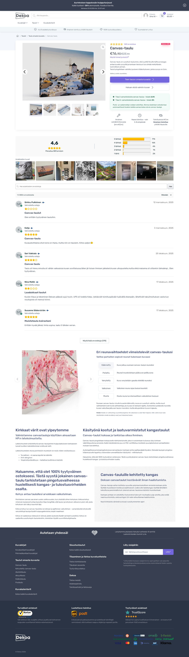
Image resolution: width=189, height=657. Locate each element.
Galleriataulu (20, 579)
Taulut (34, 23)
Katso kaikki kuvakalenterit (26, 594)
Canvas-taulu (21, 565)
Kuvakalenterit (49, 23)
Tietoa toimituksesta (77, 562)
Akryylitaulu (20, 575)
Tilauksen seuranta (77, 565)
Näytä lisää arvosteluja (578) (94, 341)
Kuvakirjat (21, 23)
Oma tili (153, 15)
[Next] (103, 72)
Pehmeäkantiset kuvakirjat (26, 553)
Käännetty (106, 365)
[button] (103, 47)
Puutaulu (19, 582)
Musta (106, 396)
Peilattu (106, 373)
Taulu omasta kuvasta (36, 36)
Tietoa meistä (74, 580)
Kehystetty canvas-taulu (25, 569)
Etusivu (18, 36)
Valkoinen (106, 388)
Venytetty (106, 380)
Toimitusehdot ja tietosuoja (80, 587)
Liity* (168, 552)
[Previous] (25, 72)
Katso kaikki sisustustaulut (80, 550)
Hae (170, 186)
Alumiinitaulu (20, 572)
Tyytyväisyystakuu (77, 569)
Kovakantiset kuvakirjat (25, 550)
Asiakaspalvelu (75, 584)
